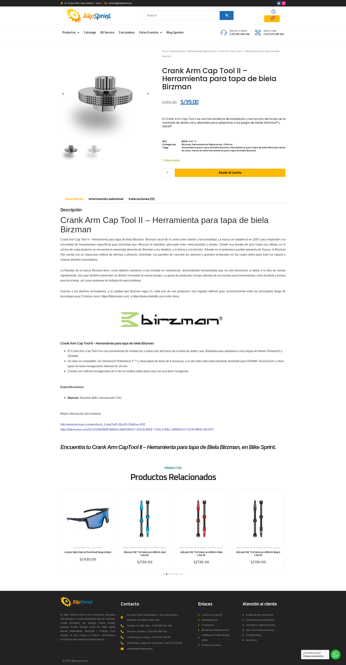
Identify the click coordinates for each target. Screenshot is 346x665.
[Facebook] (279, 3)
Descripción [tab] (74, 199)
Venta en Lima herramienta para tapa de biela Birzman (224, 150)
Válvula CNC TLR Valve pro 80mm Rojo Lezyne (201, 553)
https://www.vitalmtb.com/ (149, 296)
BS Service (107, 32)
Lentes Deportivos (82, 547)
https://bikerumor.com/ (115, 296)
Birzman (186, 144)
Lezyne (163, 547)
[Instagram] (284, 3)
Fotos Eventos (148, 32)
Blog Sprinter (175, 32)
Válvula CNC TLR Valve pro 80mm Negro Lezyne (258, 553)
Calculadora (127, 32)
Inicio (165, 51)
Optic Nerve (96, 547)
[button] (63, 93)
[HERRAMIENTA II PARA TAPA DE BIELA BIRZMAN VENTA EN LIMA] (105, 94)
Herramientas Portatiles (148, 547)
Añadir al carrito (230, 172)
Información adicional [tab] (106, 199)
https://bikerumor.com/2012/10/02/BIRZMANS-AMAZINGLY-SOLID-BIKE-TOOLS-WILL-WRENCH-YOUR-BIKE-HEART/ (137, 429)
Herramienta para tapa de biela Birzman (205, 147)
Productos (69, 32)
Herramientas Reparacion (201, 51)
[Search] (227, 15)
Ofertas (227, 144)
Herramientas (177, 51)
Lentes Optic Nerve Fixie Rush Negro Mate (87, 552)
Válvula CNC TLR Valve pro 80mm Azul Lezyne (145, 553)
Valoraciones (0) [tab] (141, 199)
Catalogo (90, 32)
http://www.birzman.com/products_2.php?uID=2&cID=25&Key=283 (102, 424)
